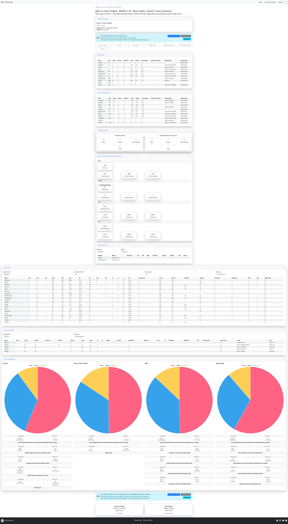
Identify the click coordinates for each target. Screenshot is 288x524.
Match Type (148, 272)
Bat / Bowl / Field (78, 272)
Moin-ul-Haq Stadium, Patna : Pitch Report (110, 156)
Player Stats (152, 45)
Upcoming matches (270, 2)
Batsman (99, 249)
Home (260, 2)
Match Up (136, 45)
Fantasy (280, 2)
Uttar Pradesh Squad (104, 92)
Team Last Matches (185, 45)
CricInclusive (8, 2)
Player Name (6, 272)
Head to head (103, 45)
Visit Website (187, 39)
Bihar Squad (101, 55)
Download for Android (173, 36)
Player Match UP (102, 245)
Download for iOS (185, 36)
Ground (119, 45)
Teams (103, 48)
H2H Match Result (103, 130)
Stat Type (218, 272)
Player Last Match (169, 45)
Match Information (103, 19)
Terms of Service (147, 520)
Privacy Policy (138, 520)
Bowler (123, 249)
